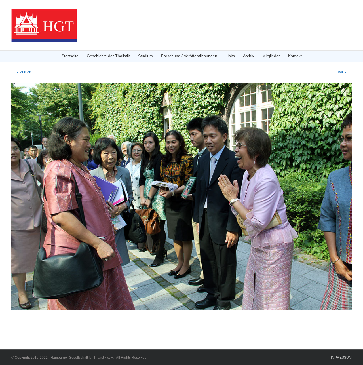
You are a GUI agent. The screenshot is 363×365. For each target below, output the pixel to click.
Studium (145, 56)
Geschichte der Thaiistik (108, 56)
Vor (340, 72)
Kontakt (295, 56)
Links (230, 56)
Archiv (248, 56)
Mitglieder (271, 56)
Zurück (25, 72)
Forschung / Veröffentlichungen (189, 56)
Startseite (70, 56)
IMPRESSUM (341, 358)
